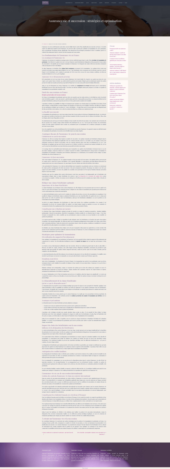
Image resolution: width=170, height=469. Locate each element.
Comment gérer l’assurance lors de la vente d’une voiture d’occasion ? (117, 95)
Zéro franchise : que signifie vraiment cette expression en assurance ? (91, 433)
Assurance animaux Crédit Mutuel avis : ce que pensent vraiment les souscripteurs (118, 72)
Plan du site (85, 468)
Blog (126, 2)
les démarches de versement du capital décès (90, 176)
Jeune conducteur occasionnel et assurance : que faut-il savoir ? (58, 433)
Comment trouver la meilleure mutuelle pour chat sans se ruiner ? (118, 60)
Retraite (107, 2)
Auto (87, 2)
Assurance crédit (79, 2)
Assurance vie (68, 2)
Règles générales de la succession (54, 95)
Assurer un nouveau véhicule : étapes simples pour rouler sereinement (117, 101)
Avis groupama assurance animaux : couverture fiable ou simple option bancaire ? (117, 66)
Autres (120, 2)
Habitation (94, 2)
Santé (100, 2)
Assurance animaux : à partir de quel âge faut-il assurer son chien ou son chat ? (118, 54)
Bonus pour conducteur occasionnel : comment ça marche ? (116, 107)
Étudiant (114, 2)
